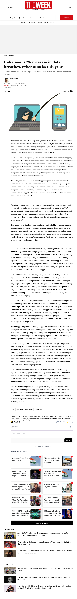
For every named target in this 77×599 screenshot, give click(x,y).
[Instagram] (37, 12)
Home (6, 18)
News (5, 56)
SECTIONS (10, 7)
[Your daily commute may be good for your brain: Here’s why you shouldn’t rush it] (10, 570)
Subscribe (66, 17)
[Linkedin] (43, 12)
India (30, 18)
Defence (40, 22)
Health (46, 22)
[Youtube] (40, 12)
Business (11, 56)
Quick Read (22, 18)
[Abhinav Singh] (6, 80)
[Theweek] (38, 5)
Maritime (52, 22)
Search (57, 18)
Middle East (32, 22)
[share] (5, 91)
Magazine (13, 18)
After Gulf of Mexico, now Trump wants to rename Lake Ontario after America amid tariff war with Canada (43, 534)
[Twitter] (33, 12)
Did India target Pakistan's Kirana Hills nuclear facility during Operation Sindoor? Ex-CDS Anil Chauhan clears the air (44, 587)
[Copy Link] (12, 91)
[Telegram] (47, 12)
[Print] (8, 91)
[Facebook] (30, 12)
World (36, 18)
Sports (42, 18)
